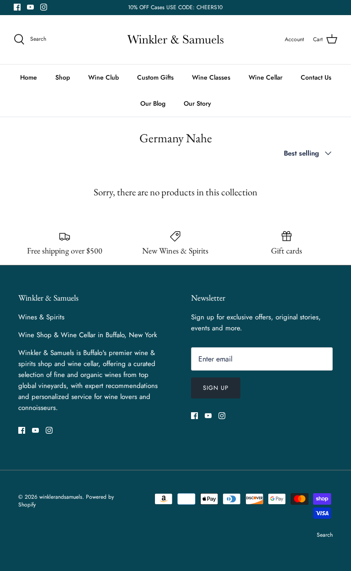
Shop (62, 77)
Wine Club (103, 77)
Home (28, 77)
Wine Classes (211, 77)
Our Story (197, 103)
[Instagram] (43, 7)
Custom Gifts (155, 77)
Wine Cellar (265, 77)
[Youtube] (30, 7)
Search (325, 535)
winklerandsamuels (60, 497)
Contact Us (316, 77)
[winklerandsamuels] (175, 39)
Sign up (216, 387)
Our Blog (152, 103)
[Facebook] (17, 7)
